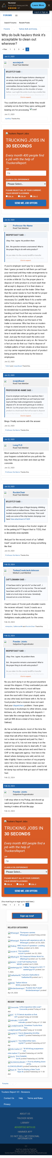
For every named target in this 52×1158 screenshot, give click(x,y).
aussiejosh (18, 62)
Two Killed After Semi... (27, 1041)
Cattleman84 (17, 626)
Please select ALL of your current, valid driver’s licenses (23, 191)
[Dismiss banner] (49, 5)
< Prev (4, 49)
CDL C (35, 196)
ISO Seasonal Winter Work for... (32, 956)
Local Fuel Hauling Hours (27, 962)
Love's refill (22, 1020)
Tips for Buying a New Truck (28, 1069)
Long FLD (17, 445)
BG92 (18, 985)
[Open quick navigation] (46, 28)
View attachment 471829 (20, 519)
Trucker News (25, 1118)
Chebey (20, 948)
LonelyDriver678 (14, 1030)
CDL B (23, 196)
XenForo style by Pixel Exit (26, 1149)
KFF (16, 1017)
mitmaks (21, 1022)
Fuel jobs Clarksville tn (30, 975)
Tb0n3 (7, 366)
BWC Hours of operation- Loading (31, 946)
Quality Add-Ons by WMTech (26, 1151)
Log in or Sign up (41, 12)
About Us (25, 1113)
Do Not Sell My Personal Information (25, 1137)
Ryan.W (20, 1072)
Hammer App (25, 1131)
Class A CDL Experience (17, 179)
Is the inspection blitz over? (30, 1007)
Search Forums (10, 23)
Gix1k (18, 1059)
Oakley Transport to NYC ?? (34, 967)
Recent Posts (24, 23)
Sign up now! (27, 915)
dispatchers (18, 705)
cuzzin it (21, 953)
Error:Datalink (21, 1056)
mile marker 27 (13, 1053)
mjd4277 (21, 1035)
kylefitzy (8, 119)
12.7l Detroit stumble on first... (26, 1014)
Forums (7, 15)
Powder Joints (20, 641)
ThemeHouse (41, 1153)
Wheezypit (24, 935)
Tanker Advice (21, 983)
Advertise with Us (25, 1127)
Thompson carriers (27, 932)
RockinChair (19, 492)
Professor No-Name (23, 225)
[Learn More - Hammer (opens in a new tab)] (26, 5)
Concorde (23, 1009)
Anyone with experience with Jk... (33, 940)
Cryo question (23, 951)
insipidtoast (17, 366)
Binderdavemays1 (33, 990)
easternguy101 (29, 969)
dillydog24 (24, 959)
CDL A (10, 196)
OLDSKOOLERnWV (15, 1066)
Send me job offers (26, 202)
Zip (7, 169)
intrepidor (8, 626)
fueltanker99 (26, 977)
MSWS (19, 964)
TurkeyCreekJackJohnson (26, 570)
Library (25, 1122)
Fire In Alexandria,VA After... (29, 1033)
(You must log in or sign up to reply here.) (18, 902)
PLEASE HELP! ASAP (34, 988)
